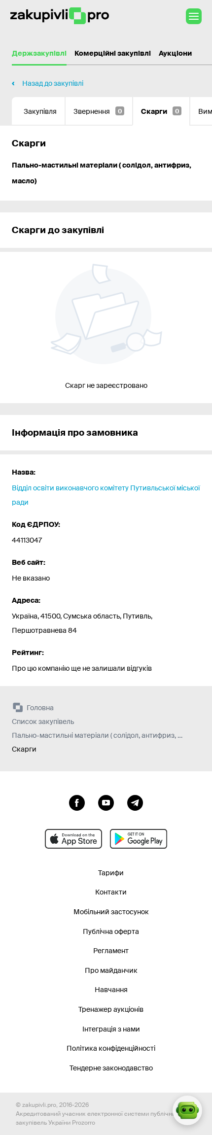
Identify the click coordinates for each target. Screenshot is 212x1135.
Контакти (111, 892)
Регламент (111, 950)
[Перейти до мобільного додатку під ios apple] (73, 839)
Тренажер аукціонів (110, 1009)
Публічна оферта (111, 931)
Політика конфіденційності (111, 1048)
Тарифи (111, 872)
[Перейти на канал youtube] (106, 801)
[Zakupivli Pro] (59, 16)
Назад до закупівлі (52, 83)
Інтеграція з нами (111, 1029)
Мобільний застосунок (111, 911)
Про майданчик (111, 970)
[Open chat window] (187, 1110)
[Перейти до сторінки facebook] (77, 801)
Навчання (111, 989)
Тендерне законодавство (111, 1068)
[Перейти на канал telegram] (135, 801)
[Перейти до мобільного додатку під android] (138, 839)
